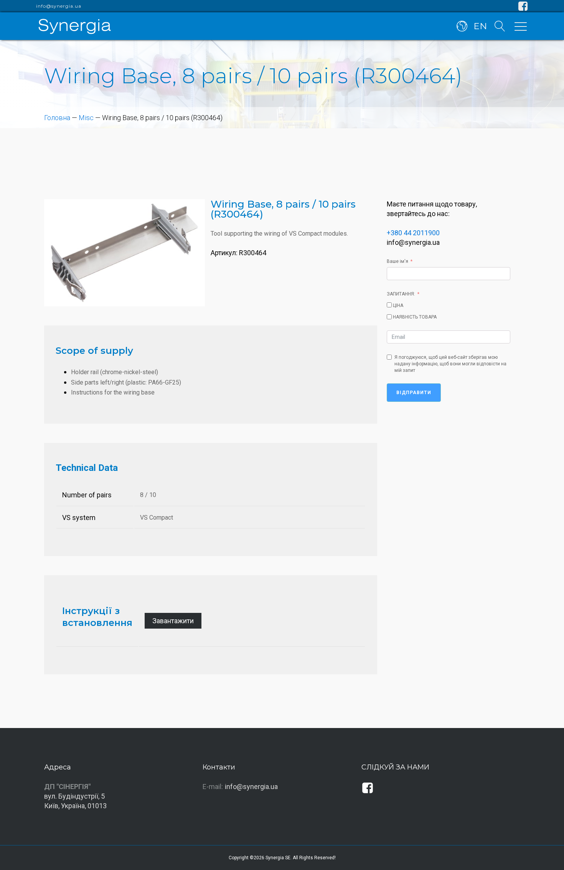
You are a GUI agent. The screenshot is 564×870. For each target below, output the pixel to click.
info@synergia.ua (58, 6)
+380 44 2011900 (413, 233)
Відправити (413, 392)
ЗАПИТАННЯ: (401, 294)
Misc (86, 118)
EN (480, 26)
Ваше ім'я (397, 261)
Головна (57, 118)
